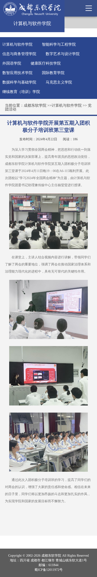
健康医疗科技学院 (46, 63)
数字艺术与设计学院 (63, 54)
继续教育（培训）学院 (21, 92)
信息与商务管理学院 (19, 54)
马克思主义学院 (59, 82)
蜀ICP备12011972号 (48, 570)
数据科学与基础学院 (19, 82)
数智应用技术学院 (17, 73)
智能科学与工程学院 (59, 44)
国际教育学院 (53, 73)
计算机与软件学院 (17, 44)
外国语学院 (11, 63)
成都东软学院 (35, 105)
